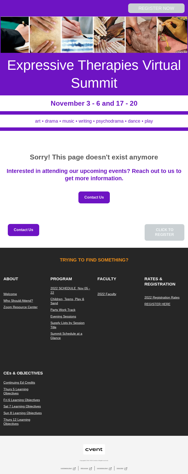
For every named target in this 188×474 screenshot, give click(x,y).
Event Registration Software (102, 468)
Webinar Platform (120, 468)
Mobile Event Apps (84, 468)
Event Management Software (66, 468)
